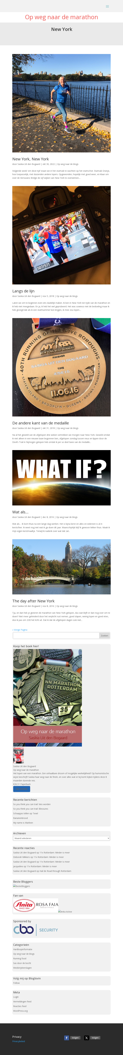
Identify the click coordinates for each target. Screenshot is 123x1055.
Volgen (75, 1037)
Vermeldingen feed (22, 1001)
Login (16, 996)
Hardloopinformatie (22, 949)
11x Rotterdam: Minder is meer (55, 852)
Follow (16, 982)
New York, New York (30, 159)
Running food (19, 958)
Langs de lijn (23, 291)
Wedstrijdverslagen (22, 967)
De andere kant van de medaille (40, 423)
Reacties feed (19, 1006)
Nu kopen (21, 788)
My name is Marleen (23, 822)
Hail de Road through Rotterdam (55, 871)
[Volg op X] (86, 1037)
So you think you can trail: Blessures (30, 808)
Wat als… (20, 512)
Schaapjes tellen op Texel (25, 813)
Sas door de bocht (22, 963)
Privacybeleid (18, 1041)
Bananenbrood (20, 818)
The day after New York (33, 601)
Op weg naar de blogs (67, 164)
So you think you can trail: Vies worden (32, 804)
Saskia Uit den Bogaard (29, 164)
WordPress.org (20, 1010)
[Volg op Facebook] (66, 1037)
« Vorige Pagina (19, 629)
